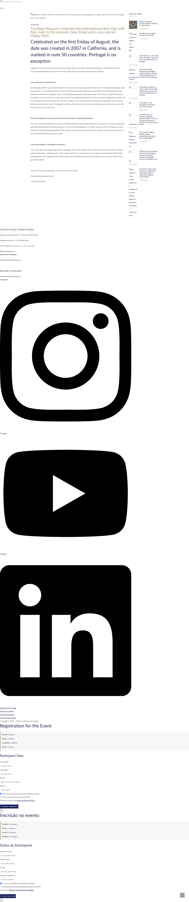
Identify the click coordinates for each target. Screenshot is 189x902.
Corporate (38, 5)
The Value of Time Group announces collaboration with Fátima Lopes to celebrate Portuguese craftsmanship (147, 173)
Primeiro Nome (6, 852)
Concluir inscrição (8, 896)
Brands (2, 5)
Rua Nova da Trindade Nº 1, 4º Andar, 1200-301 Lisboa (19, 235)
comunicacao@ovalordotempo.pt (10, 276)
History (13, 5)
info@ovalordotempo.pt (7, 251)
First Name (4, 762)
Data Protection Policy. (26, 801)
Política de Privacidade (8, 708)
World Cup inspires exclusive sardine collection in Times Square (148, 23)
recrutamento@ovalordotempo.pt (10, 260)
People (48, 5)
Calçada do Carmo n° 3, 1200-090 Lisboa (14, 240)
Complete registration (9, 806)
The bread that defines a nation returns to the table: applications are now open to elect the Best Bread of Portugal (148, 91)
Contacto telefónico (7, 875)
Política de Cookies (7, 711)
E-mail (2, 778)
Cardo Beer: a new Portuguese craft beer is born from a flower (147, 105)
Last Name (4, 770)
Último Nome (5, 859)
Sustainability (26, 5)
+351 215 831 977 (5, 246)
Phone (2, 786)
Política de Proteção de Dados (21, 890)
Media (57, 5)
